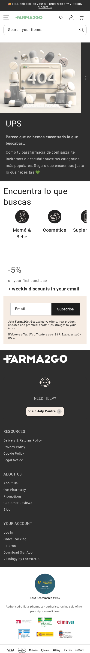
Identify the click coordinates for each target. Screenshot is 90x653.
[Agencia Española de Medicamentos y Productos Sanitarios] (24, 622)
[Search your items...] (81, 30)
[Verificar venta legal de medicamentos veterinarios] (24, 634)
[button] (51, 17)
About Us (10, 483)
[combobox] (45, 30)
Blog (6, 509)
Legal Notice (13, 460)
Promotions (12, 496)
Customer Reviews (17, 503)
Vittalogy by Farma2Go (21, 559)
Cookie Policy (13, 453)
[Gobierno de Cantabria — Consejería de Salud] (65, 634)
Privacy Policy (14, 447)
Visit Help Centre (42, 411)
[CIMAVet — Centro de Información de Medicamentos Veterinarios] (65, 622)
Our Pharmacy (14, 490)
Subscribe (65, 309)
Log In (8, 532)
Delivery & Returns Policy (22, 440)
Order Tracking (14, 539)
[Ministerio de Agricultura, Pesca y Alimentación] (45, 634)
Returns (9, 546)
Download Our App (18, 552)
